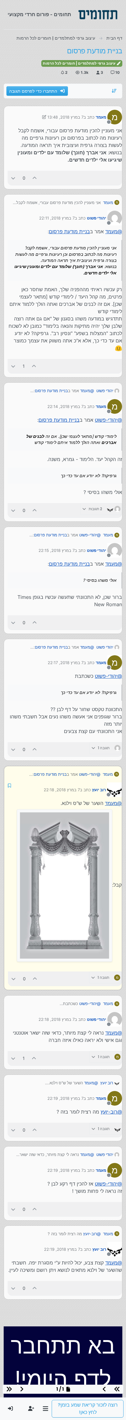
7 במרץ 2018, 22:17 (65, 662)
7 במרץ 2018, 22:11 (57, 218)
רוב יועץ (99, 789)
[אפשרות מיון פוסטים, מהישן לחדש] (114, 91)
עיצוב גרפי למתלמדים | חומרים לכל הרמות (79, 63)
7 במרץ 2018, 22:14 (65, 406)
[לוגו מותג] (98, 14)
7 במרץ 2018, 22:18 (62, 789)
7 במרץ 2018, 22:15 (57, 550)
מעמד (101, 117)
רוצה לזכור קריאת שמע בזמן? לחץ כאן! (88, 1408)
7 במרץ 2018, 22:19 (65, 1098)
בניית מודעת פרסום (69, 231)
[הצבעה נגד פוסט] (13, 178)
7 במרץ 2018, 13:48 (65, 117)
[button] (45, 1409)
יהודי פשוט (96, 218)
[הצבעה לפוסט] (34, 178)
